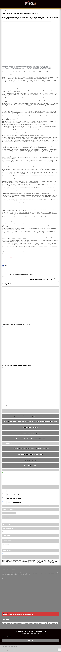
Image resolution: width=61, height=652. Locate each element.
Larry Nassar (10, 562)
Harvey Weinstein (25, 561)
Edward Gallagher (4, 561)
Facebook (15, 561)
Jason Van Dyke (44, 561)
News (13, 260)
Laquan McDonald (5, 562)
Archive (17, 560)
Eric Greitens (12, 561)
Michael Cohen (28, 562)
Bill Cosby (23, 560)
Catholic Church (37, 560)
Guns (20, 561)
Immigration (10, 260)
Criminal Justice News (5, 260)
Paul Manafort (49, 562)
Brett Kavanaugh (28, 560)
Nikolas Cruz (41, 562)
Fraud (18, 561)
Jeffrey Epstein (49, 561)
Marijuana (19, 562)
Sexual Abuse (9, 563)
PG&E (53, 562)
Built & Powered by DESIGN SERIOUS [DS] (8, 650)
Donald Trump (49, 560)
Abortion (4, 560)
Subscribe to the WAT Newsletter (30, 631)
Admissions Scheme (9, 560)
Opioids (45, 562)
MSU (36, 562)
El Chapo (9, 561)
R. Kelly (55, 562)
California (32, 560)
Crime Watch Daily (43, 560)
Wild (6, 265)
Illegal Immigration (32, 561)
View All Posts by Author (5, 268)
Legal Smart (15, 562)
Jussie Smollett (54, 561)
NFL (37, 562)
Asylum (20, 560)
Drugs (53, 560)
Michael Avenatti (23, 562)
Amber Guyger (14, 560)
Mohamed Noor (33, 562)
